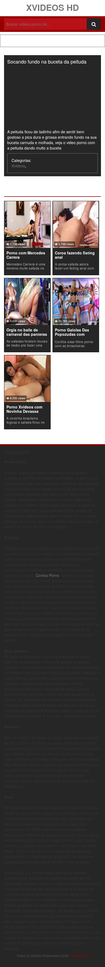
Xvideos (18, 165)
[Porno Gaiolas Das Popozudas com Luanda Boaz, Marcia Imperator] (76, 301)
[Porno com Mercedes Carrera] (27, 224)
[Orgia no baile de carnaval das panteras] (27, 301)
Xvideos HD (52, 7)
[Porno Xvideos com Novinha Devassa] (27, 378)
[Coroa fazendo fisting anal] (76, 224)
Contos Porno (47, 575)
